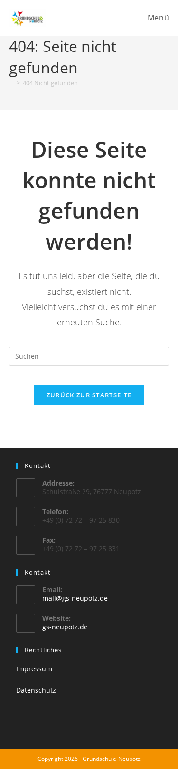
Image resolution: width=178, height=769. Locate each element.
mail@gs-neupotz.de (75, 598)
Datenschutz (36, 690)
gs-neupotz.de (65, 626)
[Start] (11, 83)
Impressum (34, 668)
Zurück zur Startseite (89, 395)
